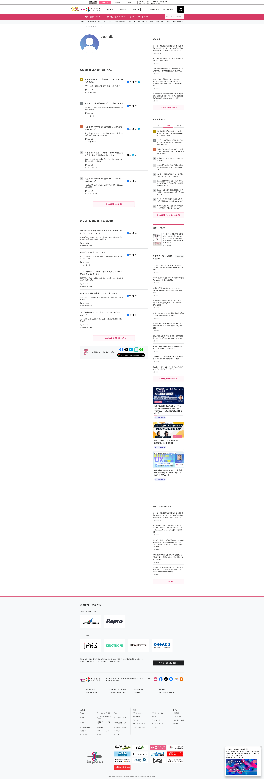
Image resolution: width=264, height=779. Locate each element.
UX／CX (100, 727)
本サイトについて (90, 689)
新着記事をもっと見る (170, 108)
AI (104, 22)
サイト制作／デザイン (140, 22)
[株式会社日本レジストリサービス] (90, 645)
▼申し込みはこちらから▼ (234, 758)
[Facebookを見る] (161, 679)
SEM (99, 734)
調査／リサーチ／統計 (163, 22)
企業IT (141, 1)
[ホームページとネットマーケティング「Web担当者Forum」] (158, 748)
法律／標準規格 (85, 727)
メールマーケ (85, 734)
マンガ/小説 (156, 720)
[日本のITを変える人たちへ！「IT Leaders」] (140, 755)
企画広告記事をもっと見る (170, 379)
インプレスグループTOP (167, 692)
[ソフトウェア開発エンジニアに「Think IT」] (140, 748)
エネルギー (142, 3)
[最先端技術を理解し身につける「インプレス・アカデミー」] (175, 761)
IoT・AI (152, 1)
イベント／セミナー (158, 723)
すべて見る (169, 581)
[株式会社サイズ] (138, 645)
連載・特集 (136, 9)
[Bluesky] (171, 679)
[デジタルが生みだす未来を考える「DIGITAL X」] (140, 761)
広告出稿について (168, 9)
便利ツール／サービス (140, 723)
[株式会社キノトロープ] (114, 645)
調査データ (137, 716)
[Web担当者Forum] (90, 680)
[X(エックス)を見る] (166, 679)
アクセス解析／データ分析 (123, 22)
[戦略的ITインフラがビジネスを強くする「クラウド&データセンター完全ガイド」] (122, 748)
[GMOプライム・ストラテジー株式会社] (162, 645)
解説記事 (176, 713)
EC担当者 (117, 2)
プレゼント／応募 (179, 720)
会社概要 (138, 692)
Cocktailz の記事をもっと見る (115, 338)
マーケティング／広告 (94, 22)
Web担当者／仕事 (179, 22)
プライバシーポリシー (92, 692)
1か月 (179, 125)
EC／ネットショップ (103, 731)
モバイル (117, 731)
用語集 (176, 723)
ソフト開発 (146, 1)
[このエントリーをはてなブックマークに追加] (131, 349)
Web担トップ (83, 26)
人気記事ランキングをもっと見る (169, 215)
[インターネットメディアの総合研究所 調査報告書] (175, 748)
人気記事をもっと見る (115, 204)
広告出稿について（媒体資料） (118, 689)
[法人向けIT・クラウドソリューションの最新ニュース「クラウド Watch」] (122, 755)
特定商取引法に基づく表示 (118, 692)
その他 (117, 734)
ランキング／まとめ (139, 727)
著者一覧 (91, 26)
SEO (82, 22)
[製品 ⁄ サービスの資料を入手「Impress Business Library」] (122, 761)
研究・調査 (164, 1)
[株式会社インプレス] (95, 758)
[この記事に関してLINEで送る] (141, 349)
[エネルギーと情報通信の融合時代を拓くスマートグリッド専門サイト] (158, 755)
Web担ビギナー (111, 9)
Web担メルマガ (124, 9)
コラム (136, 720)
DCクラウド (157, 1)
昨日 (157, 125)
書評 (154, 716)
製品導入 (130, 2)
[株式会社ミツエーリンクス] (90, 621)
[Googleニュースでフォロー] (176, 679)
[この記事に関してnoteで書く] (136, 349)
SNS (110, 22)
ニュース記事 (177, 716)
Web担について (154, 9)
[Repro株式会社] (114, 621)
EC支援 (158, 3)
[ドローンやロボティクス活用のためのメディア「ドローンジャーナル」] (158, 761)
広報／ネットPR (85, 731)
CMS (151, 22)
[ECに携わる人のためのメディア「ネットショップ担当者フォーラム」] (175, 755)
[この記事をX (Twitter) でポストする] (126, 349)
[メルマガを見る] (155, 679)
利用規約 (162, 689)
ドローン (148, 3)
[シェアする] (121, 349)
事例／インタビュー (158, 713)
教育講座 (153, 3)
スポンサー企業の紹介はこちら (168, 663)
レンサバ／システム (120, 727)
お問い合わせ (139, 689)
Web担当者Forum (90, 9)
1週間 (168, 125)
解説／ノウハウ (138, 713)
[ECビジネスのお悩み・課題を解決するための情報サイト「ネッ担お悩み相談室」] (122, 768)
